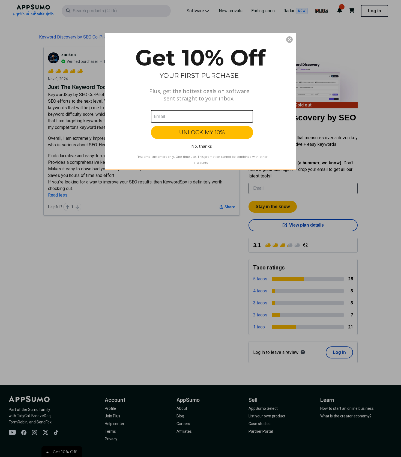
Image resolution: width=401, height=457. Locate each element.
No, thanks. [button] (202, 146)
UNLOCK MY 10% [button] (202, 132)
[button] (289, 39)
